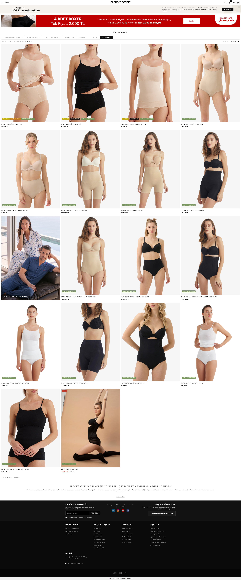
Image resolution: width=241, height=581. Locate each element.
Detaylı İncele (227, 9)
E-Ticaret (115, 578)
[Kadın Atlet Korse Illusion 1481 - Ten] (150, 83)
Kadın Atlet (83, 37)
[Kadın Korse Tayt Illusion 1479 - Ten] (90, 169)
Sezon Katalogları (127, 534)
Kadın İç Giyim (18, 41)
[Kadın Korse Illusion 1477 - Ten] (150, 169)
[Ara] (225, 2)
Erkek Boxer (97, 528)
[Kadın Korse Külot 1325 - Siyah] (90, 83)
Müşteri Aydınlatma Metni (157, 531)
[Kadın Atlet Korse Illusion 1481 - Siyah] (30, 428)
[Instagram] (118, 510)
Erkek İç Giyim (98, 534)
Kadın (10, 41)
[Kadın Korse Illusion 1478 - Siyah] (150, 342)
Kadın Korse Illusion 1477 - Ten (132, 210)
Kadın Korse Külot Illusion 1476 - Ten (14, 210)
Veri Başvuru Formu (156, 534)
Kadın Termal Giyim (99, 548)
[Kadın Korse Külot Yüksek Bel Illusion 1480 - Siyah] (210, 255)
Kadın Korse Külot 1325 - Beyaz (192, 383)
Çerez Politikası (154, 528)
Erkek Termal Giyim (99, 545)
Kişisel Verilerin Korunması (157, 537)
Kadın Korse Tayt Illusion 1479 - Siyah (74, 383)
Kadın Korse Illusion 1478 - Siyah (132, 383)
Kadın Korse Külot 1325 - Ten (11, 124)
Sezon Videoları (126, 539)
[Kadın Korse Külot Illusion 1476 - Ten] (30, 169)
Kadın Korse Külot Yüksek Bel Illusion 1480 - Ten (78, 297)
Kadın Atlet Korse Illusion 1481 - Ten (134, 124)
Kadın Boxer (69, 37)
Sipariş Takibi (69, 534)
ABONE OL (94, 513)
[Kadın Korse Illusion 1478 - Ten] (210, 83)
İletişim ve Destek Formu (72, 528)
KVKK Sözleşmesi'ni (73, 517)
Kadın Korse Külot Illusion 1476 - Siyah (135, 297)
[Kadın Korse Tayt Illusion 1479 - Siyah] (90, 342)
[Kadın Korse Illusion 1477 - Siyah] (210, 169)
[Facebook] (127, 510)
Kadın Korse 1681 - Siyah (69, 469)
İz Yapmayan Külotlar (52, 37)
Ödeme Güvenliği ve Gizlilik (158, 542)
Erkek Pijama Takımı (99, 539)
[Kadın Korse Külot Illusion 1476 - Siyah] (150, 255)
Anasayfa (4, 41)
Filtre (227, 41)
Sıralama (236, 41)
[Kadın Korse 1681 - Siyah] (90, 428)
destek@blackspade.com (75, 563)
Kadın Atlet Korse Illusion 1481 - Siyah (15, 469)
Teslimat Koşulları (155, 545)
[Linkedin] (113, 510)
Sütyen (94, 37)
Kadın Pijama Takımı (99, 542)
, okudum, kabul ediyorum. (80, 517)
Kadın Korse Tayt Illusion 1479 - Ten (74, 210)
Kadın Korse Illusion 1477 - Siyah (192, 210)
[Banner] (120, 21)
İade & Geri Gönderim (71, 531)
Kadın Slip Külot (33, 37)
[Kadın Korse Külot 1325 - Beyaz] (210, 342)
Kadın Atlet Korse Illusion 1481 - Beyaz (15, 383)
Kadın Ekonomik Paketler (13, 37)
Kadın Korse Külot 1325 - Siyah (72, 124)
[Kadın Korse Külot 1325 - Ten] (30, 83)
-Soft (111, 578)
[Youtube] (123, 510)
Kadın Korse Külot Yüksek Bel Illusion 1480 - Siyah (199, 297)
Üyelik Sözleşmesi (155, 539)
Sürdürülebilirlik (126, 537)
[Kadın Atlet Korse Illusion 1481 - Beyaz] (30, 342)
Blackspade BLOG (127, 528)
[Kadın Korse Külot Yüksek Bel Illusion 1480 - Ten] (90, 255)
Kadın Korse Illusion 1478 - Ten (192, 124)
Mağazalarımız (126, 531)
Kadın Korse (106, 37)
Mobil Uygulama (126, 542)
